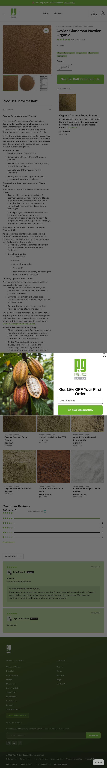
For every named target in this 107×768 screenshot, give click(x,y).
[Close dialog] (104, 355)
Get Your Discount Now (80, 410)
